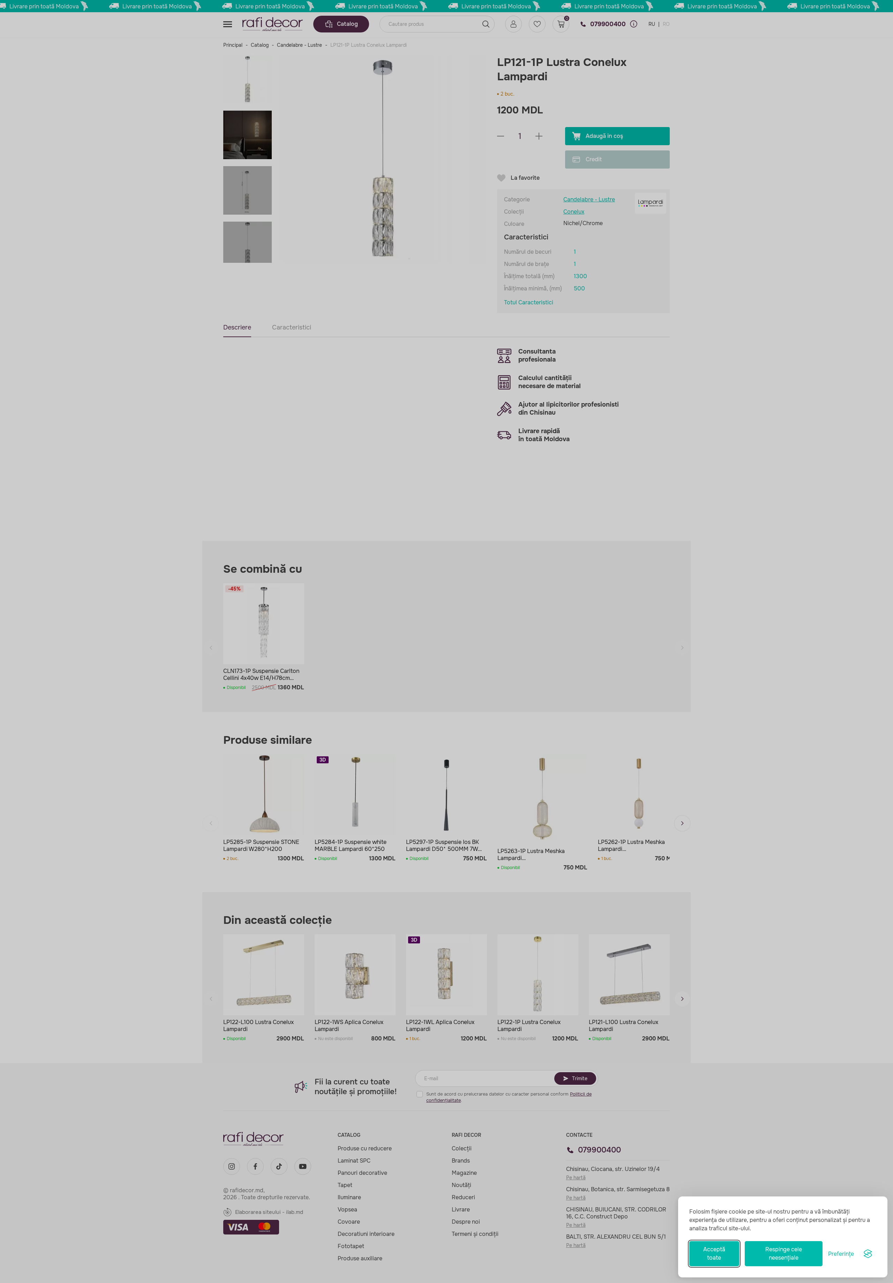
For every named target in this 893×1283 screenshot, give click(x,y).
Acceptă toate (714, 1253)
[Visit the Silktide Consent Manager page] (868, 1253)
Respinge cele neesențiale (783, 1253)
